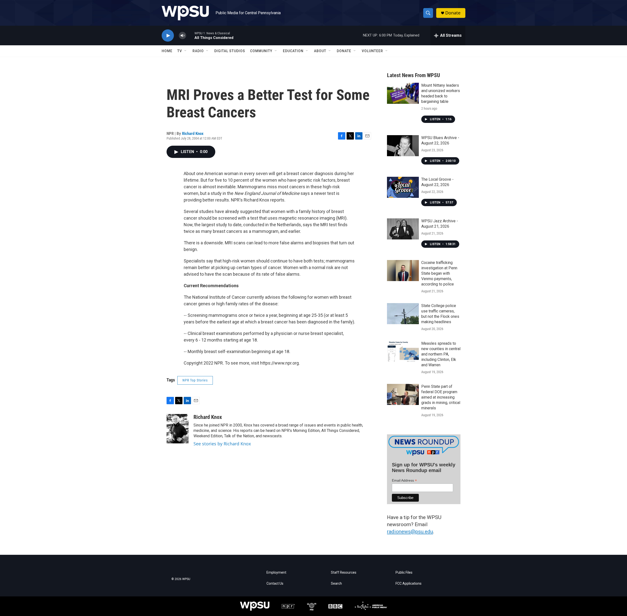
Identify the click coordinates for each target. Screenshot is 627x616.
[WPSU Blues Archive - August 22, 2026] (403, 145)
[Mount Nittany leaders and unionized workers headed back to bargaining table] (403, 93)
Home (167, 51)
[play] (168, 35)
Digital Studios (229, 51)
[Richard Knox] (178, 428)
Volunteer (372, 51)
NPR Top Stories (195, 380)
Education (293, 51)
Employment (276, 572)
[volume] (182, 35)
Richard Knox (193, 133)
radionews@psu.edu (410, 531)
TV (179, 51)
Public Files (404, 572)
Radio (198, 51)
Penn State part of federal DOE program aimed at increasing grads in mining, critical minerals (440, 397)
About (320, 51)
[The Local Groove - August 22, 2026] (403, 187)
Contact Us (274, 583)
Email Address (404, 480)
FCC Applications (409, 583)
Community (261, 51)
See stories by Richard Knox (222, 444)
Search (336, 583)
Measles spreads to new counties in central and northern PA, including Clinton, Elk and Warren (440, 354)
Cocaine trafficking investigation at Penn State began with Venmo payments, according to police (439, 273)
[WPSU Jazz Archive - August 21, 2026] (403, 228)
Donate (452, 12)
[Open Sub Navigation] (186, 51)
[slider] (190, 35)
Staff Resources (343, 572)
